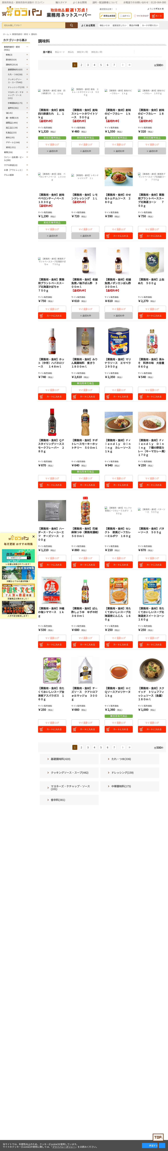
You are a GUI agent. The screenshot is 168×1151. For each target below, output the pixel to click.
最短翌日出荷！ (106, 9)
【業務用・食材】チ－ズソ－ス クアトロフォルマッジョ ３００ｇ (84, 693)
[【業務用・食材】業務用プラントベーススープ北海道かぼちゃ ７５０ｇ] (52, 261)
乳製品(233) (11, 132)
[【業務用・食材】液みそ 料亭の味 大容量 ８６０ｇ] (152, 341)
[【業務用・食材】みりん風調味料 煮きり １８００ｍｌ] (85, 341)
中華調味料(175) (15, 102)
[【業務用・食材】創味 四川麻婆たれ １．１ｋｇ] (52, 92)
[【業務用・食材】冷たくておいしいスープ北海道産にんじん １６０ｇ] (119, 590)
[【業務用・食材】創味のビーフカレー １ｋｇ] (119, 92)
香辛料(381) (13, 107)
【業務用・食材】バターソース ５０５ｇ (151, 530)
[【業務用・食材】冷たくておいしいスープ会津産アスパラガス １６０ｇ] (52, 670)
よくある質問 (80, 2)
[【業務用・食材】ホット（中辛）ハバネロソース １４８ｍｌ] (52, 341)
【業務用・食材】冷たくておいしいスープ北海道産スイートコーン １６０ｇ (152, 613)
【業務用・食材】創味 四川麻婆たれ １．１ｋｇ (52, 113)
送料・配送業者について (105, 2)
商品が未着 (134, 25)
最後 (129, 64)
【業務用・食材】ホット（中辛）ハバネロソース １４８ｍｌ (51, 363)
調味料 (34, 34)
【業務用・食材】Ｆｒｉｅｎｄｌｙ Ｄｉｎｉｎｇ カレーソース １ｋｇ (119, 445)
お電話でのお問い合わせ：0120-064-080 (144, 2)
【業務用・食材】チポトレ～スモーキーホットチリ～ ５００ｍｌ (84, 443)
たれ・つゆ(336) (15, 74)
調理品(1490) (12, 122)
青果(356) (8, 152)
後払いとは (105, 25)
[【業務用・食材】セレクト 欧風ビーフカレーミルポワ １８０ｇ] (119, 511)
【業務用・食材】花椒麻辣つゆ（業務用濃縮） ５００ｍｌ (86, 532)
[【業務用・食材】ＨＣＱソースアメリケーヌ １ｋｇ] (119, 670)
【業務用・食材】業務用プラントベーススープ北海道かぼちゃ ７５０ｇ (51, 284)
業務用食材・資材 (20, 34)
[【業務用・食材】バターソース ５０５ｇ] (152, 511)
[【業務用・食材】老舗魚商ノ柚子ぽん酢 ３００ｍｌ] (85, 261)
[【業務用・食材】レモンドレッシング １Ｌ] (85, 177)
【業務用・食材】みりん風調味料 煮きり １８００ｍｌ (84, 363)
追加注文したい (119, 25)
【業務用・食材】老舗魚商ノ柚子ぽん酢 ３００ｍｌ (84, 283)
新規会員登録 (109, 15)
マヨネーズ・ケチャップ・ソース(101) (15, 95)
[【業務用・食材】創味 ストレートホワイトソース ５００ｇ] (85, 92)
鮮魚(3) (9, 54)
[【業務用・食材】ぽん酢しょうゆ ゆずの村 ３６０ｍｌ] (85, 590)
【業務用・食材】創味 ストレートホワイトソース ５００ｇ (85, 113)
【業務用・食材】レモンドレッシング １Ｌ (84, 196)
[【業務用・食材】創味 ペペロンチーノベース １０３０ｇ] (52, 177)
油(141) (9, 112)
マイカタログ (143, 15)
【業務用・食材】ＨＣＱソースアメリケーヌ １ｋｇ (119, 691)
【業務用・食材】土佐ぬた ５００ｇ (151, 281)
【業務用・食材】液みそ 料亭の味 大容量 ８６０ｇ (152, 363)
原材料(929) (11, 59)
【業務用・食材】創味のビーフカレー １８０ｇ (151, 113)
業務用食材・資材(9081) (12, 48)
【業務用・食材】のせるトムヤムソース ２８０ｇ (118, 198)
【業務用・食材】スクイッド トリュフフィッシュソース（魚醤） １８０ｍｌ (151, 693)
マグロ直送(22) (10, 165)
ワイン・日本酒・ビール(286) (14, 158)
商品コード (60, 51)
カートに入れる (120, 235)
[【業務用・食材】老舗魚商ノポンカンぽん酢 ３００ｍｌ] (119, 261)
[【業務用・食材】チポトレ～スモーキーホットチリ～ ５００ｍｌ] (85, 422)
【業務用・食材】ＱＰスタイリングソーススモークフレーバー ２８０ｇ (51, 445)
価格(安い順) (83, 51)
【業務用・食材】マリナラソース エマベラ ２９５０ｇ (119, 363)
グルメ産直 (9, 174)
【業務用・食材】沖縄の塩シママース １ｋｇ (51, 612)
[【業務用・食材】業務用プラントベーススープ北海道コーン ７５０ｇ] (152, 177)
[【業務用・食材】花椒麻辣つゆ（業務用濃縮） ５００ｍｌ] (85, 511)
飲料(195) (10, 137)
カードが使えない (150, 25)
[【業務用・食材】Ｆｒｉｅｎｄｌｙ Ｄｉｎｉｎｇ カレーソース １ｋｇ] (119, 422)
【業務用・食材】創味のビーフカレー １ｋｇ (118, 113)
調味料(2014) (12, 64)
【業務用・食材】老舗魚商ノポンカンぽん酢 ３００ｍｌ (119, 283)
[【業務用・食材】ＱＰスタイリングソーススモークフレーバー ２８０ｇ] (52, 422)
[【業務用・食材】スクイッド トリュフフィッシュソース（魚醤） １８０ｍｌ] (152, 670)
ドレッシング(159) (16, 87)
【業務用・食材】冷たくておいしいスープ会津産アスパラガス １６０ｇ (51, 693)
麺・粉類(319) (12, 117)
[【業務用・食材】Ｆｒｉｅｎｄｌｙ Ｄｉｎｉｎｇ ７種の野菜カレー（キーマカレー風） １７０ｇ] (152, 422)
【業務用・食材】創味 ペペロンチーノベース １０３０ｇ (52, 198)
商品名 (71, 51)
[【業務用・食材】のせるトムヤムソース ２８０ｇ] (119, 177)
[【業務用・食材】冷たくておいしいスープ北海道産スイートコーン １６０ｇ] (152, 590)
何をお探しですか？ (13, 25)
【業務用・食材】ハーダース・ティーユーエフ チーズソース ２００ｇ (51, 533)
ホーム (6, 34)
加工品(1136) (12, 127)
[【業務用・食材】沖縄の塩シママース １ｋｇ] (52, 590)
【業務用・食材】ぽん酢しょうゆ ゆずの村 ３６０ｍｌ (85, 612)
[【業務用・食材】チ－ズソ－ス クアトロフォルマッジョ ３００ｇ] (85, 670)
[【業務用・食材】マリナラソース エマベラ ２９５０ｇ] (119, 341)
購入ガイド (61, 2)
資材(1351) (11, 147)
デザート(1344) (13, 142)
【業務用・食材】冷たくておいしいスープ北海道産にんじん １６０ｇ (118, 613)
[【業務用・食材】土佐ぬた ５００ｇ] (152, 261)
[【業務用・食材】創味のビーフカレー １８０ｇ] (152, 92)
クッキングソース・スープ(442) (15, 81)
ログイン (126, 15)
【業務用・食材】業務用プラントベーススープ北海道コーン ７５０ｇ (151, 200)
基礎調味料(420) (15, 69)
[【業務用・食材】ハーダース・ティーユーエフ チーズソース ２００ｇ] (52, 511)
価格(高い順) (96, 51)
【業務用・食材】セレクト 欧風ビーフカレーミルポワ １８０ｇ (118, 532)
